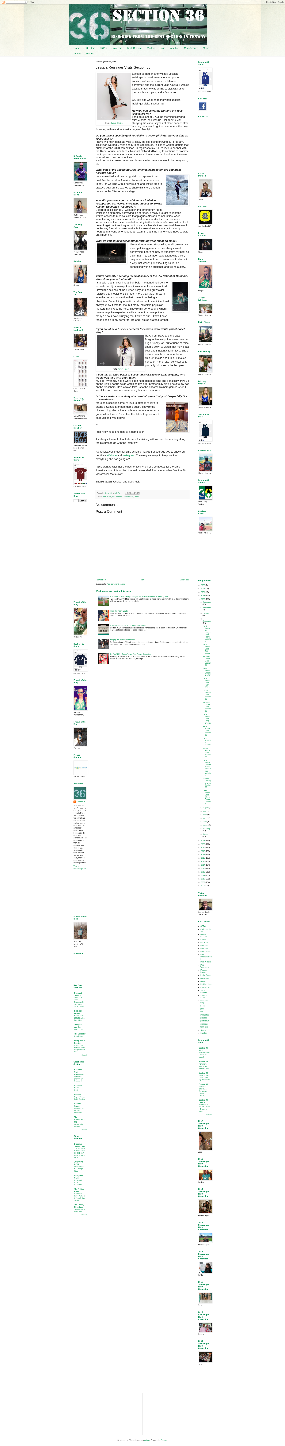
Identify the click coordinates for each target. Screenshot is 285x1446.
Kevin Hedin (117, 123)
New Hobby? (79, 1029)
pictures (203, 1018)
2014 (203, 865)
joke (202, 1009)
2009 (203, 882)
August (206, 808)
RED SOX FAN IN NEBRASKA (79, 1013)
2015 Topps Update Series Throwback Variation (207, 767)
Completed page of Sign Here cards (78, 1079)
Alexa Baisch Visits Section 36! (207, 730)
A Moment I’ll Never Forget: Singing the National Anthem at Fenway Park (139, 597)
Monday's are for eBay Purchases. (79, 1110)
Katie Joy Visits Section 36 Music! (204, 1055)
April (205, 822)
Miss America (191, 48)
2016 (203, 858)
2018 (203, 851)
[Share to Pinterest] (138, 493)
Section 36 (80, 802)
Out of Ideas (78, 1036)
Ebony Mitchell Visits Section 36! (207, 694)
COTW (203, 926)
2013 (203, 868)
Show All (84, 1055)
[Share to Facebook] (135, 493)
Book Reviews (134, 48)
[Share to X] (132, 493)
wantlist (203, 1033)
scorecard (204, 1024)
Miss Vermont (205, 962)
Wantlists (174, 48)
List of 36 (204, 943)
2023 (203, 596)
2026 (203, 585)
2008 (203, 886)
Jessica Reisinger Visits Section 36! (207, 783)
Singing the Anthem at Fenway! (122, 640)
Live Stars (204, 946)
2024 (203, 592)
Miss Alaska (107, 497)
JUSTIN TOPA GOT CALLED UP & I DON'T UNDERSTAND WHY (79, 1153)
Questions (204, 978)
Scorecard (116, 48)
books (202, 1006)
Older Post (184, 580)
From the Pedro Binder (119, 611)
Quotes (203, 981)
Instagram (128, 455)
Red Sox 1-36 (206, 984)
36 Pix (103, 48)
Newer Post (101, 580)
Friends (90, 53)
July (205, 811)
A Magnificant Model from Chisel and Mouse (128, 625)
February (206, 829)
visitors (136, 497)
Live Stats (204, 949)
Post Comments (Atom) (116, 584)
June (205, 815)
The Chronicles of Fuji (80, 1119)
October (206, 613)
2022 (203, 599)
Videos (77, 53)
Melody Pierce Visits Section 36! (207, 752)
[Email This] (126, 493)
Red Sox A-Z (205, 987)
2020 (203, 844)
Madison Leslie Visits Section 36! (207, 706)
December (207, 602)
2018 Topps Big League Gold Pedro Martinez (207, 633)
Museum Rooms (203, 971)
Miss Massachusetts (206, 957)
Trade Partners (203, 991)
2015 (203, 862)
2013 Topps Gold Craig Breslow (207, 718)
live (201, 1012)
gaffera (147, 1440)
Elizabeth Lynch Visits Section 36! (207, 661)
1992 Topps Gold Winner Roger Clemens (207, 797)
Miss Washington (205, 966)
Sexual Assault (128, 497)
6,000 (76, 1090)
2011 (203, 875)
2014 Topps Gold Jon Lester (206, 649)
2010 (203, 879)
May (205, 818)
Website (112, 455)
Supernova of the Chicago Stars (79, 1169)
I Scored (203, 939)
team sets (204, 1027)
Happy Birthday (203, 935)
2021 (203, 841)
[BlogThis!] (129, 493)
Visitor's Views (203, 996)
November (207, 608)
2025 (203, 589)
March (205, 825)
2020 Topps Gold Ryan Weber (206, 682)
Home (77, 48)
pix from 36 (204, 1021)
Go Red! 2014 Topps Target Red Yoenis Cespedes (130, 654)
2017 (203, 855)
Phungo (77, 1095)
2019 (203, 848)
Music (206, 48)
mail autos (204, 1015)
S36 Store (90, 48)
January (206, 834)
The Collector (80, 1034)
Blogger (164, 1440)
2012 (203, 872)
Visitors (151, 48)
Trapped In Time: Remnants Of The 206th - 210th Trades (79, 1002)
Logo (162, 48)
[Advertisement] (142, 691)
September (206, 621)
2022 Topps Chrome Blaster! (207, 672)
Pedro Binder (205, 975)
